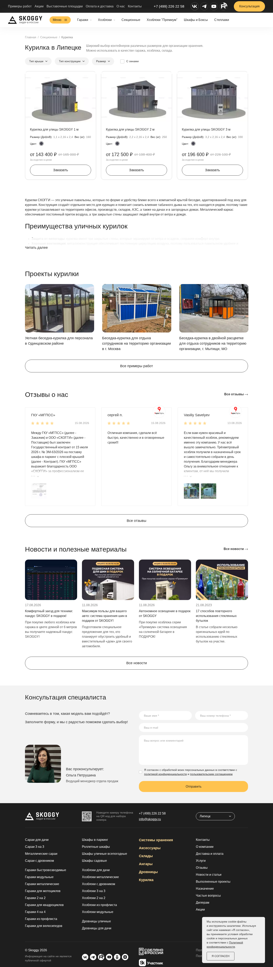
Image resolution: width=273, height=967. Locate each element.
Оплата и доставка (100, 6)
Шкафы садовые (94, 860)
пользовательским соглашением (211, 774)
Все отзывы (234, 394)
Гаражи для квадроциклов (44, 905)
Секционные (131, 20)
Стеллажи (221, 20)
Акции (39, 6)
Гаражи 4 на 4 (35, 912)
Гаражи (82, 20)
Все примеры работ (136, 366)
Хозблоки (105, 20)
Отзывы (202, 867)
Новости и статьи (208, 874)
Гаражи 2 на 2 (35, 898)
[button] (39, 490)
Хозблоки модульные (97, 912)
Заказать (60, 170)
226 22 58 (152, 813)
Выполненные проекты (213, 881)
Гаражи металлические (42, 884)
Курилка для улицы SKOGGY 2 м (130, 129)
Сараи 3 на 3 (34, 846)
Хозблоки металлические (100, 877)
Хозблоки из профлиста (99, 905)
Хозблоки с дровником (98, 884)
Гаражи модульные (39, 877)
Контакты (135, 6)
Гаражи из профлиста (41, 919)
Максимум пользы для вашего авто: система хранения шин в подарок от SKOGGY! (104, 615)
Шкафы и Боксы (196, 20)
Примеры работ (20, 6)
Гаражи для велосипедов (43, 926)
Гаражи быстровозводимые (45, 870)
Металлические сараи (41, 853)
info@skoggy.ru (150, 819)
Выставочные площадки (65, 6)
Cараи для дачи (37, 839)
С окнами (132, 61)
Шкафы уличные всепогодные (104, 853)
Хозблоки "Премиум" (162, 20)
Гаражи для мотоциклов (43, 891)
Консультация (249, 6)
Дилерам (202, 902)
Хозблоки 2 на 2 (93, 898)
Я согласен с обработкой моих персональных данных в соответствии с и (190, 772)
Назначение (205, 888)
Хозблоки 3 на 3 (93, 891)
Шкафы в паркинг (95, 839)
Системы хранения (156, 840)
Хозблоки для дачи (96, 870)
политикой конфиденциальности (165, 774)
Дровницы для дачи (96, 928)
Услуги (201, 860)
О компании (204, 846)
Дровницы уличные (96, 921)
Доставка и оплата (209, 853)
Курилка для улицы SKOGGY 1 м (54, 129)
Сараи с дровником (39, 860)
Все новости (234, 549)
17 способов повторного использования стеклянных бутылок (216, 615)
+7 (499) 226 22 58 (169, 6)
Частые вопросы (208, 895)
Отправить (193, 786)
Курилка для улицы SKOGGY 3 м (206, 129)
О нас (121, 6)
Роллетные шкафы (96, 846)
